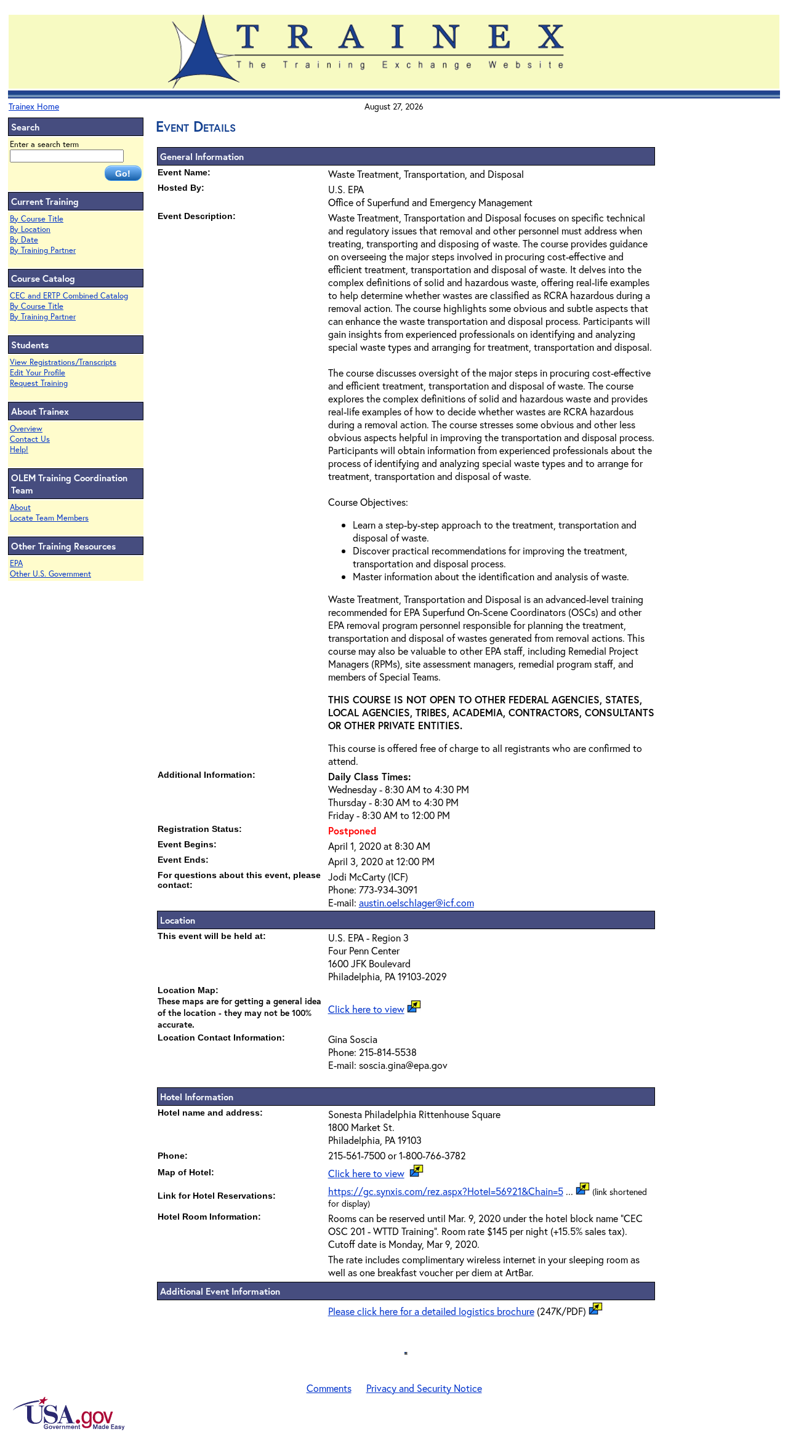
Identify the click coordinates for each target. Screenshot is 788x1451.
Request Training (39, 383)
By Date (24, 239)
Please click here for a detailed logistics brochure (431, 1311)
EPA (16, 563)
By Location (30, 229)
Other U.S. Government (50, 574)
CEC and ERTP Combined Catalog (69, 295)
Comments (329, 1387)
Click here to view (366, 1008)
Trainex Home (34, 106)
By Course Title (36, 219)
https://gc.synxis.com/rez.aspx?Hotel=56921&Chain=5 (445, 1191)
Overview (26, 428)
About (20, 507)
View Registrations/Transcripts (63, 362)
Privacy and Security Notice (424, 1387)
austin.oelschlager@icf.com (416, 902)
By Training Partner (43, 250)
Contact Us (30, 439)
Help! (19, 449)
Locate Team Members (49, 518)
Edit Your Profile (37, 372)
